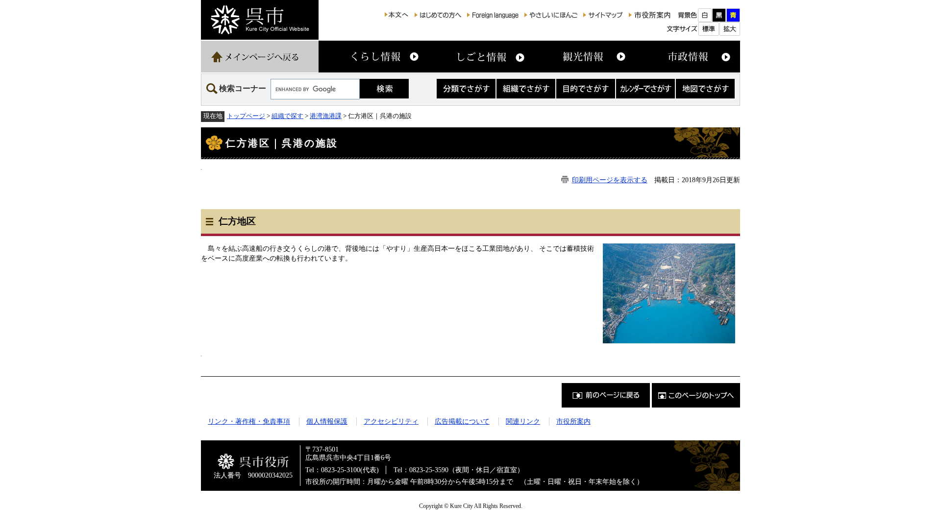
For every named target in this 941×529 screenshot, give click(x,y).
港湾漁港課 (326, 116)
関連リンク (523, 421)
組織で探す (287, 116)
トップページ (246, 116)
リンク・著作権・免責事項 (249, 421)
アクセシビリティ (391, 421)
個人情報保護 (326, 421)
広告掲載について (462, 421)
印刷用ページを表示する (609, 180)
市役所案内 (573, 421)
